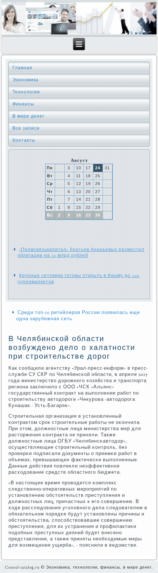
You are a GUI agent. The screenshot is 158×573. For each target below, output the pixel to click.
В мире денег (28, 116)
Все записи (26, 128)
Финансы (23, 104)
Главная (22, 68)
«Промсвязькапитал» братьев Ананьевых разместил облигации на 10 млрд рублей (81, 252)
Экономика (25, 80)
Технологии (26, 92)
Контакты (23, 140)
